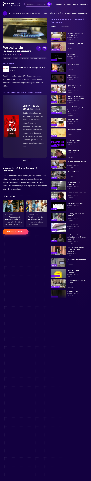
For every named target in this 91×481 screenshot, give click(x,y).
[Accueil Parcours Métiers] (11, 4)
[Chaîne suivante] (30, 160)
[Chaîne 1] (24, 160)
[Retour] (5, 13)
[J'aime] (44, 48)
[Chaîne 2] (25, 160)
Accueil (59, 4)
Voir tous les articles (16, 232)
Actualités (84, 4)
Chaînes (67, 4)
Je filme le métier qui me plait (29, 13)
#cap (15, 58)
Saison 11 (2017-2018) (52, 13)
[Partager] (38, 48)
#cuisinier (7, 58)
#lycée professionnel (38, 58)
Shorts (75, 4)
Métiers (54, 27)
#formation (24, 58)
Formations (64, 27)
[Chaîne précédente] (20, 160)
